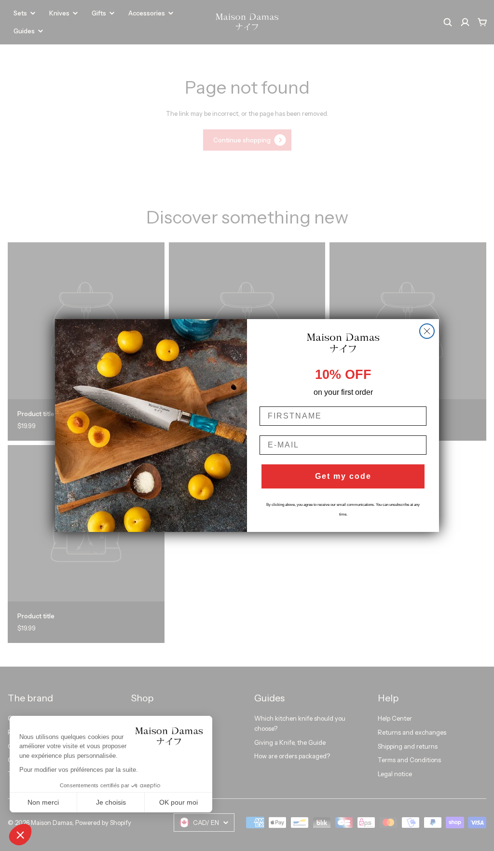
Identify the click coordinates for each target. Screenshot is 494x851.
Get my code (343, 476)
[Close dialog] (427, 331)
